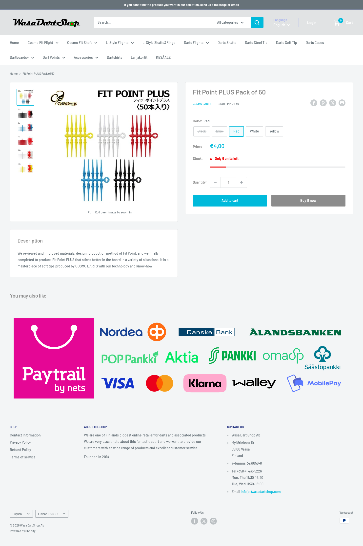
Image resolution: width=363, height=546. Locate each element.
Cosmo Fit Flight (40, 42)
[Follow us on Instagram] (213, 521)
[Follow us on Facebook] (194, 521)
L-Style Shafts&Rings (158, 42)
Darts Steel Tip (256, 42)
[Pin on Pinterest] (323, 102)
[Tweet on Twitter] (332, 102)
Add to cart (230, 200)
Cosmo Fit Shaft (79, 42)
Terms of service (23, 457)
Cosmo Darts (202, 103)
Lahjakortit (139, 57)
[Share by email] (342, 102)
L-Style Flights (117, 42)
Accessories (83, 57)
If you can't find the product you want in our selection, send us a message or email (181, 5)
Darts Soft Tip (286, 42)
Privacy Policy (20, 442)
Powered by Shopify (23, 531)
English (17, 513)
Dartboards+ (19, 57)
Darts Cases (315, 42)
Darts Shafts (227, 42)
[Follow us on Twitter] (204, 521)
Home (14, 42)
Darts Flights (193, 42)
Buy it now (308, 200)
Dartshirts (114, 57)
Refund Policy (20, 450)
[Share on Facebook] (313, 102)
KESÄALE (163, 57)
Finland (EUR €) (47, 513)
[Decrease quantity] (215, 182)
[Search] (257, 22)
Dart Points (51, 57)
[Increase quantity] (241, 182)
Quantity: (200, 182)
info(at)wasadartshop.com (261, 492)
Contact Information (25, 435)
